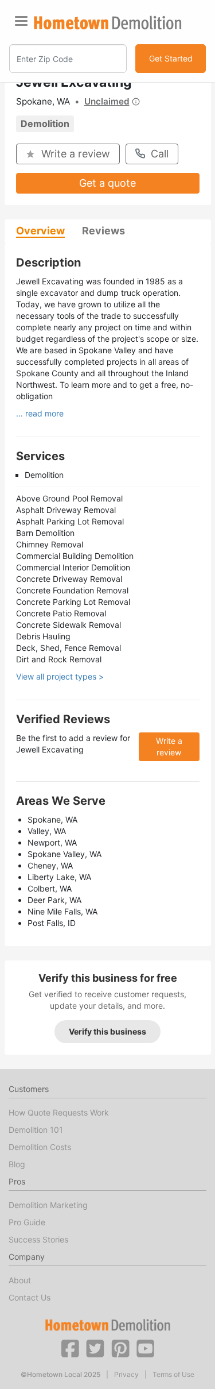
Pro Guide (27, 1222)
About (20, 1280)
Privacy (126, 1375)
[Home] (107, 22)
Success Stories (38, 1239)
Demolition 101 (36, 1130)
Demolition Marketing (48, 1205)
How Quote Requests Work (59, 1112)
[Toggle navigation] (21, 21)
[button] (70, 1347)
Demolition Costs (40, 1147)
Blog (17, 1164)
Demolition (45, 123)
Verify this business (107, 1031)
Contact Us (29, 1297)
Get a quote (107, 183)
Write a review (75, 154)
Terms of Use (173, 1375)
